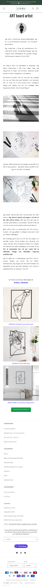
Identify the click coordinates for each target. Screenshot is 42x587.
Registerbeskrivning (10, 442)
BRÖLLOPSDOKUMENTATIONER (13, 458)
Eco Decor (7, 496)
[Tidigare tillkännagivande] (3, 2)
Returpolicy (33, 580)
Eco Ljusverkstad (9, 492)
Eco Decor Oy (13, 580)
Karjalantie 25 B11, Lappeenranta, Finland (23, 524)
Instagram (24, 282)
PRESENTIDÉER (8, 462)
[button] (4, 8)
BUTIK (6, 454)
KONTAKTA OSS (8, 480)
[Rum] (36, 539)
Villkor (21, 583)
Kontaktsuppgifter (10, 429)
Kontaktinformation (30, 583)
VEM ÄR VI (7, 471)
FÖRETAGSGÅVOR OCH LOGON (13, 467)
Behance (17, 282)
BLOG (5, 475)
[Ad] (38, 2)
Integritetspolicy (13, 583)
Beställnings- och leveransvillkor (14, 433)
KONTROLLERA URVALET (21, 409)
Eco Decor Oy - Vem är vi (11, 437)
